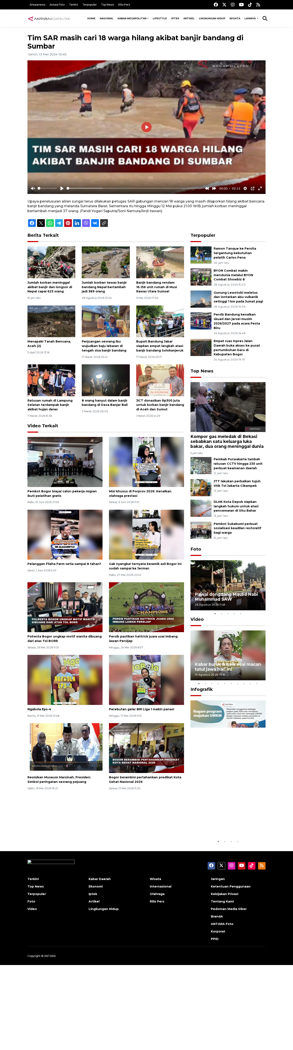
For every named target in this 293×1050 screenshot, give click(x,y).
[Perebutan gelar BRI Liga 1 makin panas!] (146, 680)
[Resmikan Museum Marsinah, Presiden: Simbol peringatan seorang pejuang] (65, 748)
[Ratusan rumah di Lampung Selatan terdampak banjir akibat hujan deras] (51, 380)
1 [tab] (215, 613)
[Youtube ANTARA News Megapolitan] (241, 5)
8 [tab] (244, 683)
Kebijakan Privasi (224, 894)
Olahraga (157, 894)
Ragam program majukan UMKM (222, 824)
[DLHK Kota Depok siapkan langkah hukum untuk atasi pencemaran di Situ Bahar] (200, 508)
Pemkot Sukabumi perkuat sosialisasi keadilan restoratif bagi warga (237, 528)
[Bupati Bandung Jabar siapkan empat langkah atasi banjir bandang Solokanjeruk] (160, 321)
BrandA (217, 916)
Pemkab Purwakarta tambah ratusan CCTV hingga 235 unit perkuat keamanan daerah (238, 463)
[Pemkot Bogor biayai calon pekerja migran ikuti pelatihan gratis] (65, 462)
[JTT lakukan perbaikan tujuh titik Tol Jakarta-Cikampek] (200, 487)
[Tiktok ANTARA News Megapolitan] (250, 5)
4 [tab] (234, 613)
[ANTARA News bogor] (48, 18)
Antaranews (37, 4)
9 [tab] (250, 683)
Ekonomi (96, 886)
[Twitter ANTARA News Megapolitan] (224, 5)
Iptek (175, 18)
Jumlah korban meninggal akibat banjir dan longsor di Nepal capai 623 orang (49, 287)
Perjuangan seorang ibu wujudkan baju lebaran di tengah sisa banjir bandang (104, 346)
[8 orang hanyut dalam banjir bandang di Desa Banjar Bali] (106, 380)
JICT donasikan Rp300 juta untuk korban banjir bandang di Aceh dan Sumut (160, 405)
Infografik (201, 689)
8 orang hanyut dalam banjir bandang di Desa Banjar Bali (105, 403)
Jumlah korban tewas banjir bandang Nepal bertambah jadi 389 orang (104, 287)
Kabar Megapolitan (132, 18)
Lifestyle (160, 18)
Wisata (235, 18)
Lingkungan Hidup (212, 18)
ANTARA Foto (222, 924)
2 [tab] (221, 613)
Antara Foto (57, 4)
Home (91, 18)
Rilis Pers (124, 4)
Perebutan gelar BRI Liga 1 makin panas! (141, 709)
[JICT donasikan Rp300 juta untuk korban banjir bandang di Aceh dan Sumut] (160, 380)
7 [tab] (238, 683)
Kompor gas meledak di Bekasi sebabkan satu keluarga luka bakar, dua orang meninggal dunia (227, 441)
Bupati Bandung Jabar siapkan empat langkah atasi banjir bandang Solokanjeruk (159, 346)
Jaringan (218, 879)
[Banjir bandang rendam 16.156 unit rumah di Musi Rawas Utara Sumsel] (160, 262)
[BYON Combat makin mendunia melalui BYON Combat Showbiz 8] (200, 277)
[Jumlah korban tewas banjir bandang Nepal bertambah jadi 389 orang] (106, 262)
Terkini (73, 4)
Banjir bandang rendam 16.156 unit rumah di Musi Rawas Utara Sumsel (156, 287)
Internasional (160, 886)
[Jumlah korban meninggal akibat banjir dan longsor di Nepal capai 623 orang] (51, 262)
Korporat (218, 931)
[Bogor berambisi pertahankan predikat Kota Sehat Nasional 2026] (146, 748)
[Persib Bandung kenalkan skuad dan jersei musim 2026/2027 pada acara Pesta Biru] (200, 321)
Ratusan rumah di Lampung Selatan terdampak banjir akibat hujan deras (49, 405)
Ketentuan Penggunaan (231, 886)
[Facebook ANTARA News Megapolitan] (216, 5)
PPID (215, 939)
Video (197, 619)
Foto (195, 549)
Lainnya (250, 18)
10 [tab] (257, 683)
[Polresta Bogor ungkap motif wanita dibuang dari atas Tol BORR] (65, 607)
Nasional (106, 18)
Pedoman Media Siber (229, 909)
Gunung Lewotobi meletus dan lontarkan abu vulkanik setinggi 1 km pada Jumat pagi (238, 297)
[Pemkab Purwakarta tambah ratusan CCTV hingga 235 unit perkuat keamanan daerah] (200, 465)
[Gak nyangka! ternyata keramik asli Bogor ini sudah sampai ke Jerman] (146, 534)
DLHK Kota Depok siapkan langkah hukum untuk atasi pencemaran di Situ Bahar (236, 506)
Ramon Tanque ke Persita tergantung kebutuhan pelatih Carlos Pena (235, 253)
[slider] (47, 188)
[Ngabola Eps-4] (65, 680)
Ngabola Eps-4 (39, 709)
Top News (107, 4)
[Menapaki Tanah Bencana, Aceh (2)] (51, 321)
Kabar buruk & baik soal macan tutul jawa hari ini (228, 667)
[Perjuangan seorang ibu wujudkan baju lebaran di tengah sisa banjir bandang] (106, 321)
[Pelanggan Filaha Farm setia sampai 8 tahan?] (65, 534)
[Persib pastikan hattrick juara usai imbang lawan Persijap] (146, 607)
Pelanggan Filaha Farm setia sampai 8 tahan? (64, 564)
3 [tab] (228, 613)
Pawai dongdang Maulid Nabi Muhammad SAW (226, 597)
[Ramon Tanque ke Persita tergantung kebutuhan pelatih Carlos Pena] (200, 255)
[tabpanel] (228, 585)
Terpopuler (89, 4)
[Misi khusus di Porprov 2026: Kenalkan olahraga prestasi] (146, 462)
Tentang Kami (222, 901)
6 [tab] (231, 683)
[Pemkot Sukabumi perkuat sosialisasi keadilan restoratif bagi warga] (200, 530)
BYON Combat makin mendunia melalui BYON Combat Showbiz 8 (233, 275)
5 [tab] (241, 613)
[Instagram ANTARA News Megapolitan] (233, 5)
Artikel (189, 18)
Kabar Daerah (100, 879)
